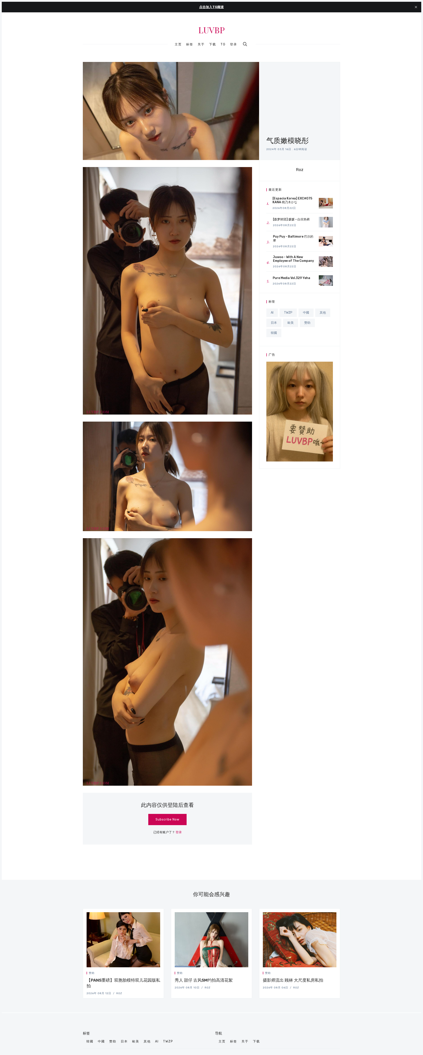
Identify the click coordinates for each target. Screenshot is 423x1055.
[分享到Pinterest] (159, 974)
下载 (212, 44)
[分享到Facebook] (148, 974)
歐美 (291, 323)
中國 (306, 312)
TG (223, 44)
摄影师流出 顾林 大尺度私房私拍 (293, 980)
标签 (189, 44)
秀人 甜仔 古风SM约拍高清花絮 (204, 980)
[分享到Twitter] (143, 974)
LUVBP (211, 29)
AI (272, 312)
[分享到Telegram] (154, 974)
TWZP (288, 312)
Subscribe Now (167, 819)
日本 (274, 323)
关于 (201, 44)
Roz (299, 169)
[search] (245, 44)
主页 (178, 44)
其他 (323, 312)
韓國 (274, 333)
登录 (233, 44)
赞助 (307, 323)
